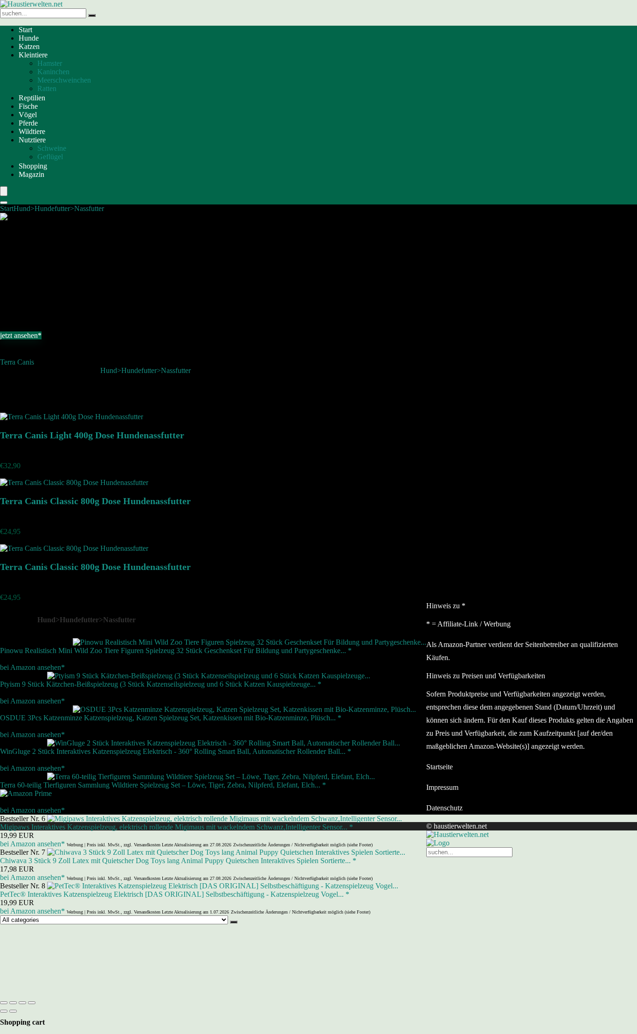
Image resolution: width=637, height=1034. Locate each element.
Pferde (28, 123)
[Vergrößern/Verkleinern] (3, 1002)
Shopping (33, 166)
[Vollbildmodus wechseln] (13, 1002)
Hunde (29, 38)
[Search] (3, 202)
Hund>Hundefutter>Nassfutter (59, 208)
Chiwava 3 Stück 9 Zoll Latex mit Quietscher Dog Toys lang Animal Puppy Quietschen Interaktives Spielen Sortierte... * (178, 861)
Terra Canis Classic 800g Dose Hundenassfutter (95, 501)
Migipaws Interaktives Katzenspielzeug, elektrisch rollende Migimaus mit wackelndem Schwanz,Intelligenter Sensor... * (176, 827)
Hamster (49, 63)
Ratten (46, 88)
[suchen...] (92, 15)
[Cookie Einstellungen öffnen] (70, 992)
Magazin (31, 174)
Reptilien (32, 98)
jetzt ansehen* (21, 335)
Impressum (442, 787)
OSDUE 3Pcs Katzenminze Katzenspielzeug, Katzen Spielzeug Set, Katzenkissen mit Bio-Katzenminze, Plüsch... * (170, 718)
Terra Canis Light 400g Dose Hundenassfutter (92, 435)
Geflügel (50, 157)
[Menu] (3, 191)
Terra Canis (17, 362)
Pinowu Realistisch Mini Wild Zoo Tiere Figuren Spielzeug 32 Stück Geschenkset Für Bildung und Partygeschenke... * (176, 650)
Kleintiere (33, 55)
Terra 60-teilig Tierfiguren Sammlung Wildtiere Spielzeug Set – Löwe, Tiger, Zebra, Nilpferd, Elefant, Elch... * (163, 785)
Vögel (28, 115)
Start (25, 30)
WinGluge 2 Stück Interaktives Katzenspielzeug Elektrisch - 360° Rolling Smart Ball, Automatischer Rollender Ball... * (175, 751)
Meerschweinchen (64, 80)
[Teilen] (22, 1002)
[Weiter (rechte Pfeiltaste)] (13, 1011)
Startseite (439, 767)
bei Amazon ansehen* (32, 667)
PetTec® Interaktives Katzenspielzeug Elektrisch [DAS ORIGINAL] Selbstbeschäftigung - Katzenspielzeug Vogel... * (174, 894)
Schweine (51, 148)
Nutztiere (32, 140)
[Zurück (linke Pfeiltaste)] (3, 1011)
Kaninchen (53, 72)
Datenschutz (444, 808)
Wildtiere (32, 131)
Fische (28, 106)
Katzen (29, 46)
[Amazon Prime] (26, 793)
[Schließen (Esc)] (31, 1002)
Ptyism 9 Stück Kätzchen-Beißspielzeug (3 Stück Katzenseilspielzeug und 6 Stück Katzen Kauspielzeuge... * (160, 684)
